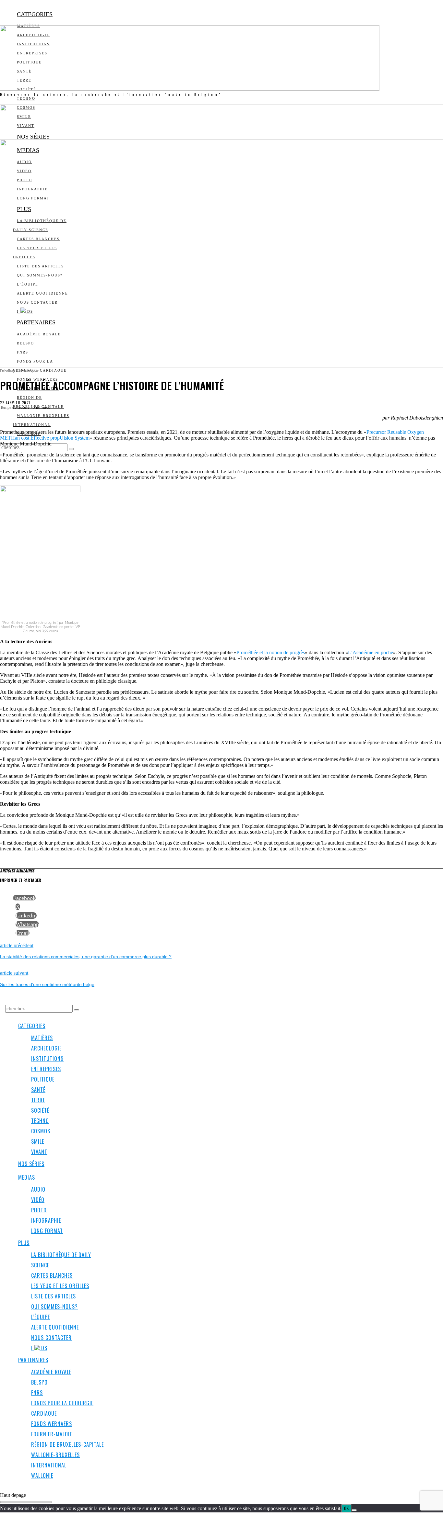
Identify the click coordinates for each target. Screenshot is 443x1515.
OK (346, 1508)
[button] (71, 449)
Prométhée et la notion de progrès (270, 652)
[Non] (354, 1510)
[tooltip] (24, 898)
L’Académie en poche (370, 652)
